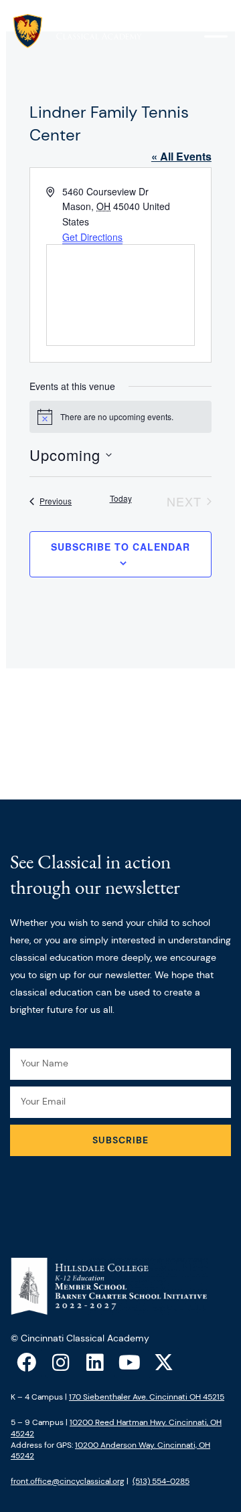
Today (121, 498)
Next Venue (120, 740)
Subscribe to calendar (120, 546)
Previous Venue (120, 698)
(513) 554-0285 (161, 1481)
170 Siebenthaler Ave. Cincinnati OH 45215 (146, 1397)
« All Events (181, 156)
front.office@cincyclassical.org (68, 1481)
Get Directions (92, 237)
